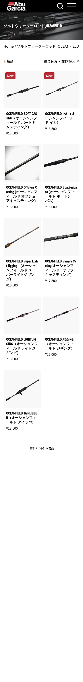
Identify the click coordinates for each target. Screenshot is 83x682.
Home (9, 46)
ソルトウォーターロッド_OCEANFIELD (48, 46)
